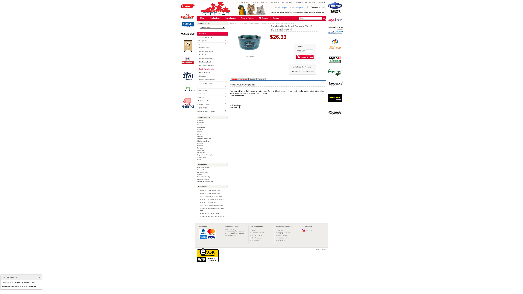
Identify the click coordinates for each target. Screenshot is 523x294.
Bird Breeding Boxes (206, 51)
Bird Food (202, 55)
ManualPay (322, 2)
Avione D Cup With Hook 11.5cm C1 (212, 199)
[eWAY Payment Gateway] (208, 261)
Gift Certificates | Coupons (206, 111)
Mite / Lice (202, 76)
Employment (299, 2)
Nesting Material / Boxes (207, 79)
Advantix (200, 125)
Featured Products (247, 18)
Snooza (199, 159)
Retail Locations (274, 2)
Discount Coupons (203, 179)
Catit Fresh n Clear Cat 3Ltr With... (211, 196)
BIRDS (199, 44)
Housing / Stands (205, 72)
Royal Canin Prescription (205, 155)
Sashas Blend (201, 157)
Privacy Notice (202, 170)
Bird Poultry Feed (205, 62)
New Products (215, 18)
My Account (263, 18)
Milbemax (200, 145)
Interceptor (200, 143)
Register (300, 8)
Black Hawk (201, 127)
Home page (245, 2)
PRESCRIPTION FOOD (205, 37)
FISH (199, 87)
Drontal (199, 132)
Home (202, 18)
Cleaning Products (203, 104)
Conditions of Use (203, 172)
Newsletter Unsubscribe (205, 181)
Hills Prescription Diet (204, 139)
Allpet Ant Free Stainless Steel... (210, 190)
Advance (200, 120)
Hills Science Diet (203, 141)
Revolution (200, 150)
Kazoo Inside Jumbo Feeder (209, 213)
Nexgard (200, 148)
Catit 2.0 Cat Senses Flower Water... (212, 205)
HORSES (200, 97)
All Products (255, 240)
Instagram (309, 230)
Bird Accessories (204, 48)
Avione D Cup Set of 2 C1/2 (209, 202)
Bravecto (200, 129)
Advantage (200, 122)
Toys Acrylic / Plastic (206, 83)
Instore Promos (230, 18)
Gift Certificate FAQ (203, 177)
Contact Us (255, 2)
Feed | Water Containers (207, 69)
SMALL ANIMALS (203, 90)
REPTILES (201, 94)
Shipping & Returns (203, 167)
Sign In (285, 8)
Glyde (199, 134)
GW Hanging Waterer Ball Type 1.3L (212, 216)
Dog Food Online (287, 2)
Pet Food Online (310, 2)
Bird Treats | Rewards (206, 65)
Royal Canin (201, 152)
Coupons (276, 18)
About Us (264, 2)
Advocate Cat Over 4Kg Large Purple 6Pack (19, 286)
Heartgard (200, 136)
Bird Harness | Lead (205, 58)
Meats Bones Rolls (203, 101)
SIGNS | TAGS (202, 108)
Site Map (200, 174)
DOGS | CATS (202, 41)
